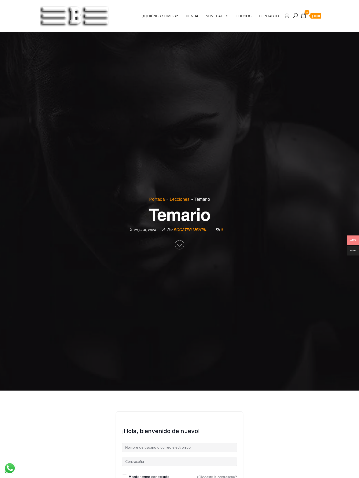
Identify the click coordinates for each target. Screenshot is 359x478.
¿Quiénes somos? (160, 15)
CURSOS (244, 15)
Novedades (217, 15)
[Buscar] (295, 15)
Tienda (191, 15)
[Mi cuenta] (287, 15)
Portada (157, 199)
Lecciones (180, 199)
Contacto (269, 15)
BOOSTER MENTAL (191, 229)
